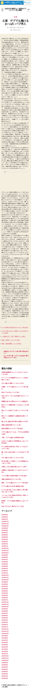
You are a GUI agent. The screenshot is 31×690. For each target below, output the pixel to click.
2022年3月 (5, 622)
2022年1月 (5, 627)
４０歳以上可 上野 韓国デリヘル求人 (14, 336)
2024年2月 (5, 571)
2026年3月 (5, 514)
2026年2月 (5, 517)
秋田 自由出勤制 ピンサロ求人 (12, 343)
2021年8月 (5, 638)
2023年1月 (5, 600)
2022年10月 (5, 606)
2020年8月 (5, 665)
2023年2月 (5, 597)
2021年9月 (5, 636)
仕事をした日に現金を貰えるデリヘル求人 (14, 466)
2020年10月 (5, 660)
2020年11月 (5, 658)
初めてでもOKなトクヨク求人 (10, 392)
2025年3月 (5, 541)
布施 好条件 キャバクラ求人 (11, 340)
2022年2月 (5, 624)
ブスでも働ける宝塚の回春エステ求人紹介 (14, 475)
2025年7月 (5, 532)
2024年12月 (5, 548)
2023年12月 (5, 575)
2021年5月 (5, 644)
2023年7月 (5, 586)
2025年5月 (5, 537)
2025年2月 (5, 544)
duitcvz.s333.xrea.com (18, 27)
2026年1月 (5, 519)
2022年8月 (5, 611)
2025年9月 (5, 528)
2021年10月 (5, 633)
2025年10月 (5, 526)
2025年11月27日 (16, 30)
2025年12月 (5, 521)
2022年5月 (5, 618)
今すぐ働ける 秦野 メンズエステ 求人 (13, 383)
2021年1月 (5, 653)
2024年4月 (5, 566)
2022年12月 (5, 602)
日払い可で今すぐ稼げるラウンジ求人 (13, 506)
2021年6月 (5, 642)
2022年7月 (5, 613)
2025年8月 (5, 530)
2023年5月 (5, 591)
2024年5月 (5, 564)
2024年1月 (5, 573)
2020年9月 (5, 662)
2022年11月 (5, 604)
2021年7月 (5, 640)
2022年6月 (5, 615)
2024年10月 (5, 553)
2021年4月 (5, 647)
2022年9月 (5, 609)
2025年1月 (5, 546)
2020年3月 (5, 676)
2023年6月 (5, 588)
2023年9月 (5, 582)
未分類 (15, 16)
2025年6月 (5, 535)
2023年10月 (5, 579)
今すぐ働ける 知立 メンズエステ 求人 (13, 457)
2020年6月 (5, 669)
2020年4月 (5, 674)
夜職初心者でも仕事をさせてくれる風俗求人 (15, 401)
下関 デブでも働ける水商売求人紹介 (13, 437)
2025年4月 (5, 539)
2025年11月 (5, 523)
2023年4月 (5, 593)
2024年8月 (5, 557)
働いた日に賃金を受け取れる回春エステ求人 (15, 421)
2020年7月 (5, 667)
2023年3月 (5, 595)
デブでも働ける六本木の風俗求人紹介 (13, 486)
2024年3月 (5, 568)
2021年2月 (5, 651)
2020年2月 (5, 678)
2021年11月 (5, 631)
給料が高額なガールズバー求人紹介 (12, 428)
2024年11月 (5, 550)
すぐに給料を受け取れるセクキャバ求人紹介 (15, 327)
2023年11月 (5, 577)
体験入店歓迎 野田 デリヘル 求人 (11, 425)
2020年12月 (5, 656)
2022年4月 (5, 620)
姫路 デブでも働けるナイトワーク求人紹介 (15, 482)
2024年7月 (5, 559)
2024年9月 (5, 555)
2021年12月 (5, 629)
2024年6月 (5, 562)
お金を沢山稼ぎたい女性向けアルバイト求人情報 (15, 9)
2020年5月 (5, 671)
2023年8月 (5, 584)
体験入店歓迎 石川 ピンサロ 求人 (11, 479)
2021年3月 (5, 649)
